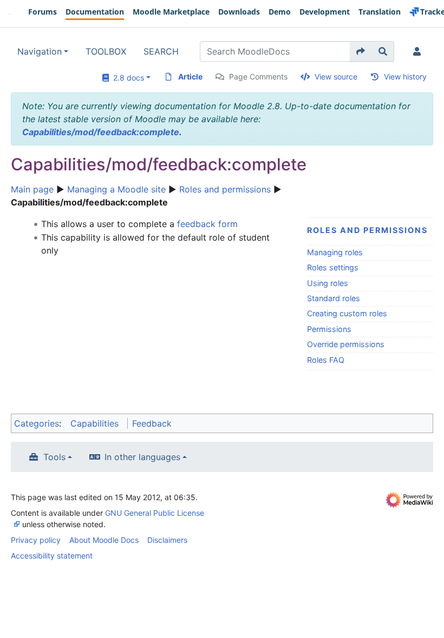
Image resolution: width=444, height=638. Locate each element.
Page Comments (258, 76)
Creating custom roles (347, 313)
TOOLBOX (106, 51)
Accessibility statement (52, 555)
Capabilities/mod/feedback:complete (100, 132)
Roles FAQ (325, 359)
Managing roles (335, 252)
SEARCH (161, 51)
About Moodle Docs (104, 539)
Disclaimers (167, 539)
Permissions (329, 329)
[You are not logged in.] (419, 51)
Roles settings (332, 267)
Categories (36, 423)
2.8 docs (126, 77)
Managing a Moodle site (116, 189)
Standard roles (333, 298)
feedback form (207, 223)
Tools (54, 456)
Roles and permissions (225, 189)
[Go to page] (361, 51)
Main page (32, 189)
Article (190, 76)
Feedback (152, 423)
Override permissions (345, 344)
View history (405, 76)
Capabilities (94, 423)
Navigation (39, 51)
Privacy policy (36, 539)
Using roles (327, 283)
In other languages (142, 456)
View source (336, 76)
